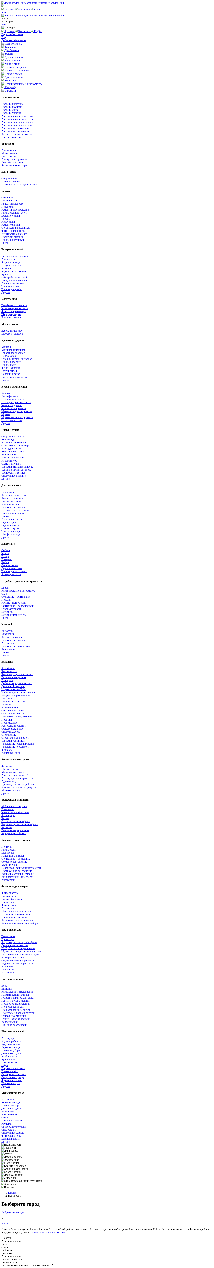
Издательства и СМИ (13, 689)
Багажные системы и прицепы (18, 787)
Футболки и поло (11, 1135)
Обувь (4, 1065)
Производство (9, 722)
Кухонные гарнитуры (13, 495)
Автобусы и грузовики (14, 159)
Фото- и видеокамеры (13, 311)
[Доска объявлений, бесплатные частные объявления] (32, 2)
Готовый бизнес (10, 181)
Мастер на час (9, 200)
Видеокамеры (9, 896)
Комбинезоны (9, 1056)
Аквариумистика (11, 574)
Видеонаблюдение (11, 899)
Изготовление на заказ (14, 233)
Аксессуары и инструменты (17, 778)
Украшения (7, 633)
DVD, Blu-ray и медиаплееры (18, 948)
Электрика (7, 611)
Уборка (5, 218)
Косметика (7, 630)
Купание (6, 274)
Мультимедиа (9, 864)
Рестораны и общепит (13, 725)
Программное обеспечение (16, 870)
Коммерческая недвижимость (18, 134)
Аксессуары (8, 643)
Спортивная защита (12, 436)
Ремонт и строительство (15, 209)
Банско (5, 1223)
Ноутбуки (6, 846)
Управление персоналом (15, 746)
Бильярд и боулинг (12, 448)
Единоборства (9, 454)
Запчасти (6, 766)
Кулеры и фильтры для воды (17, 997)
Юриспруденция (10, 752)
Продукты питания (12, 236)
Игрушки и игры (11, 265)
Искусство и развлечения (15, 695)
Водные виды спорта (13, 451)
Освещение (7, 492)
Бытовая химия (10, 504)
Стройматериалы (11, 608)
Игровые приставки (12, 399)
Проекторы (7, 939)
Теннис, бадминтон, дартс (16, 469)
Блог (4, 24)
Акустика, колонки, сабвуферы (19, 942)
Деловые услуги (10, 215)
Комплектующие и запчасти (17, 876)
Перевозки (7, 206)
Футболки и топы (11, 1080)
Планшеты (7, 809)
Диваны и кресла (11, 501)
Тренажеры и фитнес (13, 472)
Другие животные (11, 568)
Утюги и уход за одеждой (15, 1018)
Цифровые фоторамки (14, 917)
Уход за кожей (9, 364)
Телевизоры (8, 936)
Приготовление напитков (16, 1009)
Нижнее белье (9, 1062)
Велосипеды (8, 439)
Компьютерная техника (14, 308)
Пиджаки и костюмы (13, 1068)
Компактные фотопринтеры (17, 920)
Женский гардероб (12, 330)
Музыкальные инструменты (17, 417)
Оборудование (9, 178)
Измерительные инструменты (18, 590)
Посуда (5, 516)
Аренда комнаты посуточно (17, 125)
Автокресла (8, 259)
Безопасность (9, 671)
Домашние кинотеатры (14, 945)
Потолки (6, 599)
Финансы (6, 749)
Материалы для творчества (16, 411)
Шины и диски (10, 769)
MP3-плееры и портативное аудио (20, 954)
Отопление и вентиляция (15, 596)
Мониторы (7, 852)
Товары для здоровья (13, 352)
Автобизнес (8, 668)
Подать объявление (12, 34)
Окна (4, 593)
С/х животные (9, 565)
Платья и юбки (9, 1071)
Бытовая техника (11, 317)
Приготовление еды (12, 1006)
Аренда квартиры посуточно (17, 119)
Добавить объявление (13, 40)
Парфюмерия (8, 355)
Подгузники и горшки (14, 280)
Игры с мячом (9, 460)
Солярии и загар (10, 373)
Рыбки (5, 562)
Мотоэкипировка (11, 790)
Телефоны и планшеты (14, 305)
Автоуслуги (8, 221)
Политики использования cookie (48, 1232)
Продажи (6, 719)
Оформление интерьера (14, 507)
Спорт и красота (10, 731)
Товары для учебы (11, 289)
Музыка (5, 414)
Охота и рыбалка (11, 463)
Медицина (7, 704)
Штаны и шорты (10, 1083)
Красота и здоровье (12, 203)
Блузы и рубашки (11, 1041)
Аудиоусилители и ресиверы (17, 963)
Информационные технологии (18, 692)
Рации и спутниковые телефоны (19, 824)
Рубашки (6, 1123)
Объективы (7, 902)
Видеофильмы (9, 396)
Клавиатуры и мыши (13, 855)
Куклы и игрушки (11, 637)
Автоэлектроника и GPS (15, 775)
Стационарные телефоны (15, 821)
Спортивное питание (13, 475)
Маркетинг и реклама (13, 701)
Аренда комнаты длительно (17, 122)
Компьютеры (8, 849)
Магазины (7, 698)
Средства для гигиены (14, 377)
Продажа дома (9, 109)
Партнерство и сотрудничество (19, 184)
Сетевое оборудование (14, 861)
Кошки (5, 553)
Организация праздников (15, 227)
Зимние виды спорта (13, 457)
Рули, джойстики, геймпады (17, 873)
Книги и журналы (11, 405)
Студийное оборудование (15, 914)
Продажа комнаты (11, 106)
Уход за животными (12, 239)
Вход (4, 12)
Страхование (8, 734)
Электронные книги (13, 957)
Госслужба (7, 680)
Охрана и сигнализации (15, 510)
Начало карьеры (10, 707)
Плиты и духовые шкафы (15, 1000)
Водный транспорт (12, 162)
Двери (5, 587)
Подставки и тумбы (12, 513)
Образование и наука (13, 710)
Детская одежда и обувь (14, 256)
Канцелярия (8, 649)
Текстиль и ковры (11, 531)
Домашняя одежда (11, 1053)
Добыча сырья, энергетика (16, 683)
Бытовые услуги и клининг (17, 674)
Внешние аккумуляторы (15, 830)
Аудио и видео (9, 781)
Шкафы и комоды (11, 534)
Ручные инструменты (13, 602)
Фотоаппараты (9, 892)
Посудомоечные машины (15, 1003)
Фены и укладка (10, 367)
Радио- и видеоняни (12, 283)
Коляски (6, 268)
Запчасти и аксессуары (14, 165)
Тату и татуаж (9, 370)
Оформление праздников (15, 646)
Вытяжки (6, 988)
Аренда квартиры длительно (17, 115)
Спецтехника (9, 156)
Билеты (5, 393)
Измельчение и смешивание (17, 991)
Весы (4, 985)
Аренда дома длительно (15, 128)
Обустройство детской (14, 277)
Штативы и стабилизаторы (16, 911)
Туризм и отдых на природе (17, 466)
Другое (5, 242)
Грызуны (6, 559)
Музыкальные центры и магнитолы (21, 951)
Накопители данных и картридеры (21, 867)
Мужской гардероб (12, 333)
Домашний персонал (13, 686)
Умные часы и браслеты (15, 812)
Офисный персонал (12, 713)
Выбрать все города (12, 1212)
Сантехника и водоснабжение (18, 605)
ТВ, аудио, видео (11, 314)
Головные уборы (10, 1050)
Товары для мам (10, 286)
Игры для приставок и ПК (16, 402)
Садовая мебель (10, 525)
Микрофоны (8, 969)
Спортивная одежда (12, 1077)
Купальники (8, 1059)
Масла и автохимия (12, 772)
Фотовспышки (9, 905)
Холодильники (9, 1021)
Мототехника (9, 153)
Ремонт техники (10, 224)
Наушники (7, 966)
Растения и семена (11, 519)
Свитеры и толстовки (13, 1074)
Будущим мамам (10, 1044)
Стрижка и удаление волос (16, 358)
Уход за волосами (11, 361)
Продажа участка (11, 112)
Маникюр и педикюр (13, 349)
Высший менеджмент (13, 677)
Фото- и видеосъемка (13, 230)
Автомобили (8, 150)
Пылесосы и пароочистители (18, 1012)
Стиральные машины (13, 1015)
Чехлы (5, 818)
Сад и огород (8, 522)
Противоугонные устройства (17, 784)
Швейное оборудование (15, 1024)
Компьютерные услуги (14, 212)
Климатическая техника (15, 994)
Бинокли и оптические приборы (19, 923)
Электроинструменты (13, 614)
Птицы (5, 556)
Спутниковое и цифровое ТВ (18, 960)
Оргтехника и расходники (16, 858)
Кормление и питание (13, 271)
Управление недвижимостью (17, 743)
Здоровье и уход (10, 262)
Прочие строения (11, 137)
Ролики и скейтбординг (15, 442)
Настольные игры (11, 420)
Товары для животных (14, 571)
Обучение (7, 197)
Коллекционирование (13, 408)
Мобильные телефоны (14, 806)
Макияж (6, 346)
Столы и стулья (10, 528)
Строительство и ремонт (15, 737)
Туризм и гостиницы (13, 740)
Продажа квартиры (12, 103)
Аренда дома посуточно (15, 131)
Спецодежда (8, 1129)
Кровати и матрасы (12, 498)
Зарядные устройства (13, 833)
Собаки (5, 550)
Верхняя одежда (10, 1047)
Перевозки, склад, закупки (16, 716)
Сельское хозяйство (12, 728)
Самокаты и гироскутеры (15, 445)
